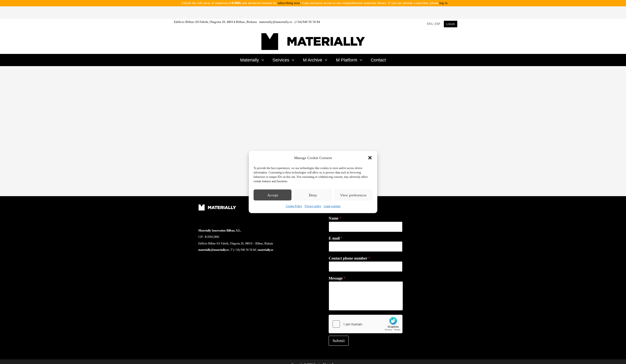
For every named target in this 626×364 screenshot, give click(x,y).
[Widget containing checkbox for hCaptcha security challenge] (365, 324)
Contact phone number (349, 258)
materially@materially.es (275, 22)
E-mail (336, 238)
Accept (272, 195)
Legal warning (332, 206)
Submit (339, 340)
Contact (378, 60)
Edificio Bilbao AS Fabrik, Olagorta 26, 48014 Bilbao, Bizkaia (215, 22)
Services (280, 60)
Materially (249, 60)
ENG (430, 23)
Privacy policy (313, 206)
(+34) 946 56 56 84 (307, 22)
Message (337, 278)
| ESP (437, 23)
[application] (261, 60)
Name (335, 218)
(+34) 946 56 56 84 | (245, 250)
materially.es (265, 250)
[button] (370, 157)
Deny (313, 195)
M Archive (312, 60)
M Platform (346, 60)
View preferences (353, 195)
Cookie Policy (294, 206)
